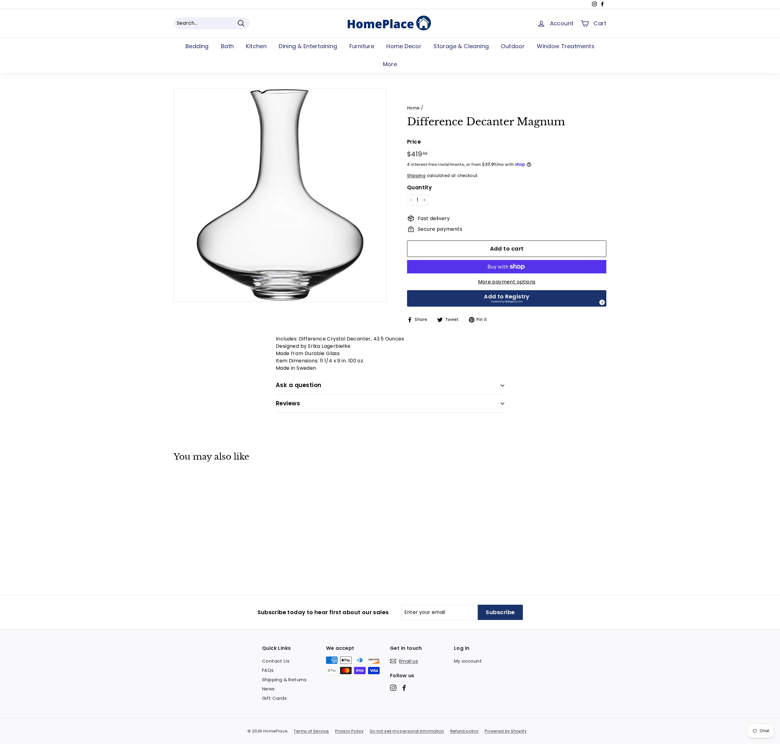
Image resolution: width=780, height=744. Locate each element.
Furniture (361, 46)
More (390, 64)
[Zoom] (280, 195)
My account (468, 661)
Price (414, 141)
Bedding (197, 46)
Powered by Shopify (505, 731)
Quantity (419, 187)
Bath (227, 46)
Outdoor (513, 46)
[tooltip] (602, 302)
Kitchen (256, 46)
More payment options (507, 281)
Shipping (416, 176)
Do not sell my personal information (407, 731)
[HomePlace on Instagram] (393, 687)
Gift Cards (274, 698)
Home (413, 108)
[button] (506, 298)
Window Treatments (565, 46)
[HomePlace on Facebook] (404, 687)
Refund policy (464, 731)
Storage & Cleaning (461, 46)
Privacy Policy (349, 731)
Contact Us (275, 661)
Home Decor (403, 46)
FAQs (268, 670)
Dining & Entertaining (308, 46)
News (268, 688)
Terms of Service (311, 731)
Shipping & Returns (284, 679)
